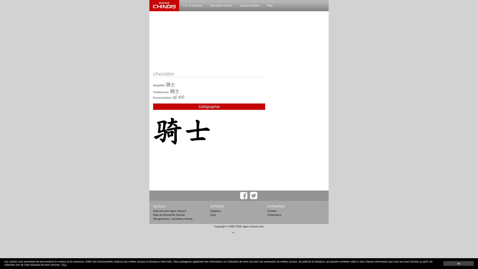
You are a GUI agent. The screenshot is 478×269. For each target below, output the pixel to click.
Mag (269, 5)
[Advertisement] (239, 41)
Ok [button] (458, 263)
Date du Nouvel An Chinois (169, 214)
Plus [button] (64, 265)
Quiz (213, 214)
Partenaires (274, 214)
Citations (215, 210)
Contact (272, 210)
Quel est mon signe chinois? (170, 210)
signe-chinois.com (164, 5)
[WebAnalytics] (239, 232)
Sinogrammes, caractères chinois (173, 218)
